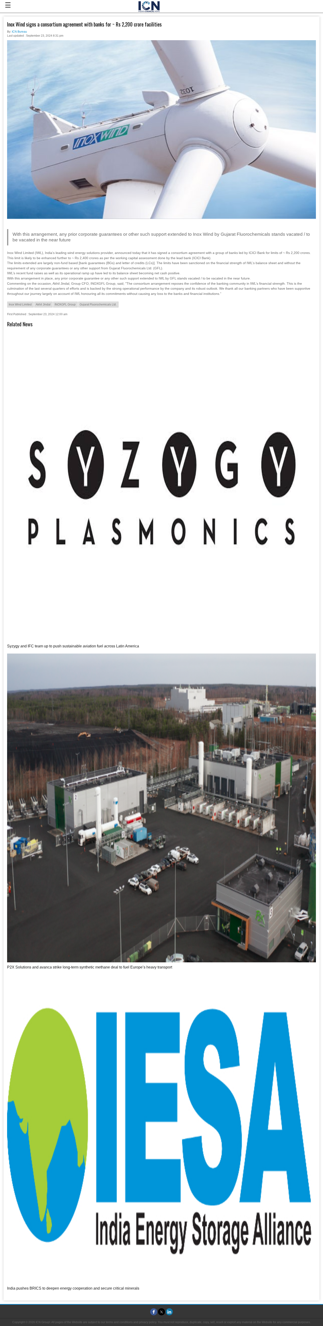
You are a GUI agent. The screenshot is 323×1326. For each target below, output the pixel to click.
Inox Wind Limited (20, 304)
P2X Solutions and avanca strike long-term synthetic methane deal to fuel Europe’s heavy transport (89, 967)
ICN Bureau (19, 31)
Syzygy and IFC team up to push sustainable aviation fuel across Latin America (73, 646)
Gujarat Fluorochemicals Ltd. (98, 304)
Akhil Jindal (43, 304)
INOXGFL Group (65, 304)
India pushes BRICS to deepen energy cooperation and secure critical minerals (73, 1288)
